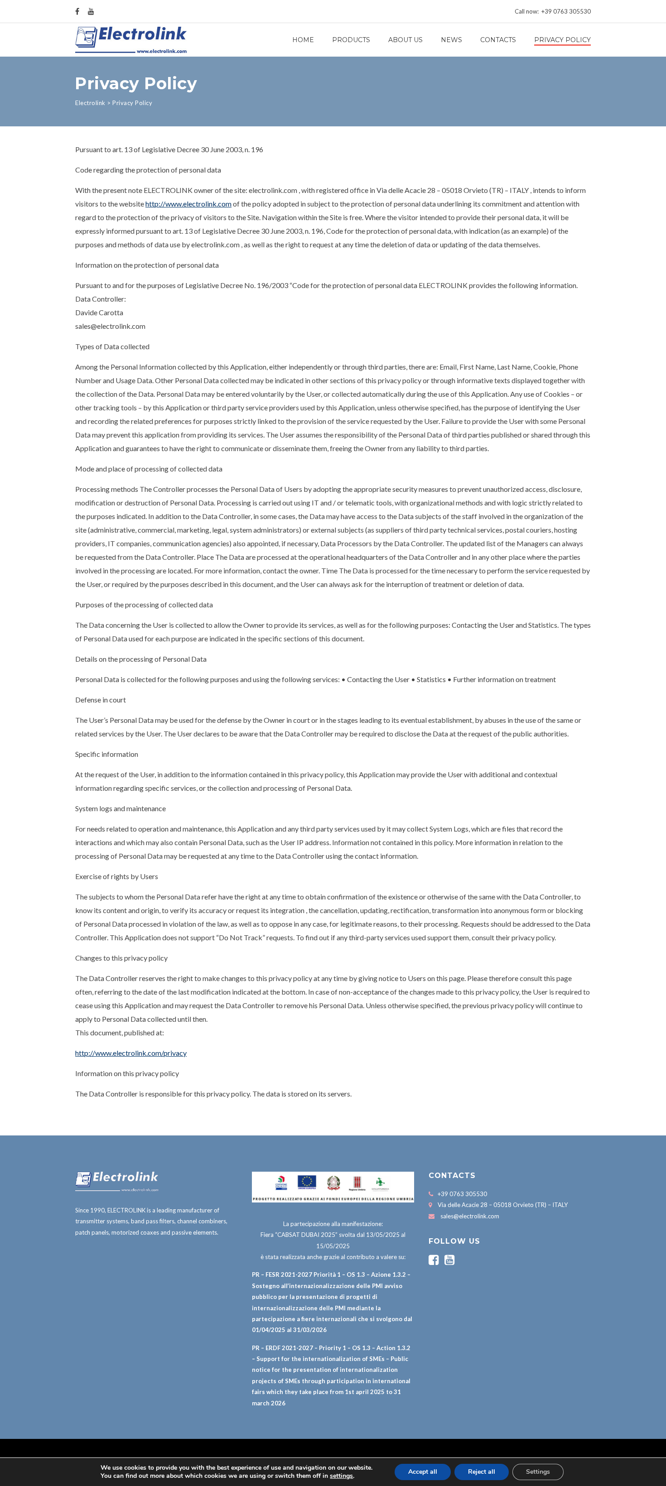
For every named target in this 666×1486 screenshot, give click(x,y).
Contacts (498, 40)
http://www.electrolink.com (188, 203)
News (451, 40)
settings (341, 1476)
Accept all (422, 1471)
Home (303, 40)
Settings (538, 1471)
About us (405, 40)
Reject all (481, 1471)
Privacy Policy (562, 40)
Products (351, 40)
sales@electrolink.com (469, 1216)
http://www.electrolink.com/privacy (131, 1052)
